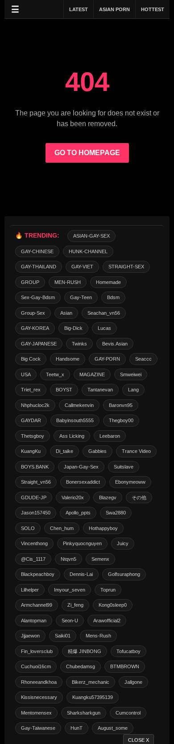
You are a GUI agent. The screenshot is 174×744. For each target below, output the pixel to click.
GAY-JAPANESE (39, 343)
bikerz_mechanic (90, 682)
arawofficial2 (106, 620)
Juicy (122, 543)
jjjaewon (30, 635)
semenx (100, 559)
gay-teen (81, 297)
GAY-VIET (82, 266)
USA (26, 374)
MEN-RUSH (67, 282)
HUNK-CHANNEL (88, 251)
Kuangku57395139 (92, 697)
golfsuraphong (124, 574)
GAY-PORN (107, 359)
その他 (139, 497)
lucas (104, 328)
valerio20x (73, 497)
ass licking (71, 436)
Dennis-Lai (81, 574)
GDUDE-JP (33, 497)
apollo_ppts (78, 512)
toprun (108, 589)
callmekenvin (79, 405)
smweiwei (130, 374)
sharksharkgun (83, 712)
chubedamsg (80, 666)
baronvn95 (121, 405)
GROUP (30, 282)
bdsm (113, 297)
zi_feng (75, 605)
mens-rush (98, 635)
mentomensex (36, 712)
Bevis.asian (115, 343)
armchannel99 (36, 605)
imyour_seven (69, 589)
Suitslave (123, 466)
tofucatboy (128, 651)
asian (66, 313)
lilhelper (30, 589)
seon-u (70, 620)
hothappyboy (103, 528)
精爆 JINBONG (84, 651)
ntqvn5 (68, 559)
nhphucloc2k (35, 405)
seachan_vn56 (103, 313)
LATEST (78, 9)
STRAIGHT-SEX (126, 266)
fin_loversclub (37, 651)
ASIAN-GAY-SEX (91, 235)
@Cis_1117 (33, 559)
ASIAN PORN (114, 9)
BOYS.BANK (35, 466)
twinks (79, 343)
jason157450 (35, 512)
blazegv (107, 497)
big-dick (73, 328)
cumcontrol (128, 712)
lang (133, 389)
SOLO (28, 528)
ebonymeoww (130, 482)
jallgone (133, 682)
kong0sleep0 (113, 605)
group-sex (33, 313)
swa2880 (116, 512)
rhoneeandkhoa (39, 682)
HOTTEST (152, 9)
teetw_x (55, 374)
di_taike (64, 451)
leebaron (109, 436)
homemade (108, 282)
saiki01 (62, 635)
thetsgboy (32, 436)
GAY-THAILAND (38, 266)
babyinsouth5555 (75, 420)
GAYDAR (31, 420)
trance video (136, 451)
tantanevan (100, 389)
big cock (31, 359)
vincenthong (34, 543)
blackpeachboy (37, 574)
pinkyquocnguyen (82, 543)
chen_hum (62, 528)
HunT (76, 728)
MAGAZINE (92, 374)
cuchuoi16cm (36, 666)
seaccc (143, 359)
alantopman (33, 620)
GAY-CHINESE (37, 251)
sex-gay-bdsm (38, 297)
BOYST (64, 389)
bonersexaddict (83, 482)
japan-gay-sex (81, 466)
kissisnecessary (39, 697)
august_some (113, 728)
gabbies (97, 451)
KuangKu (31, 451)
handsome (67, 359)
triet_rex (31, 389)
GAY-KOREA (35, 328)
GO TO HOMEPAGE (87, 152)
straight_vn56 (36, 482)
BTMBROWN (124, 666)
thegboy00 (121, 420)
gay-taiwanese (38, 728)
